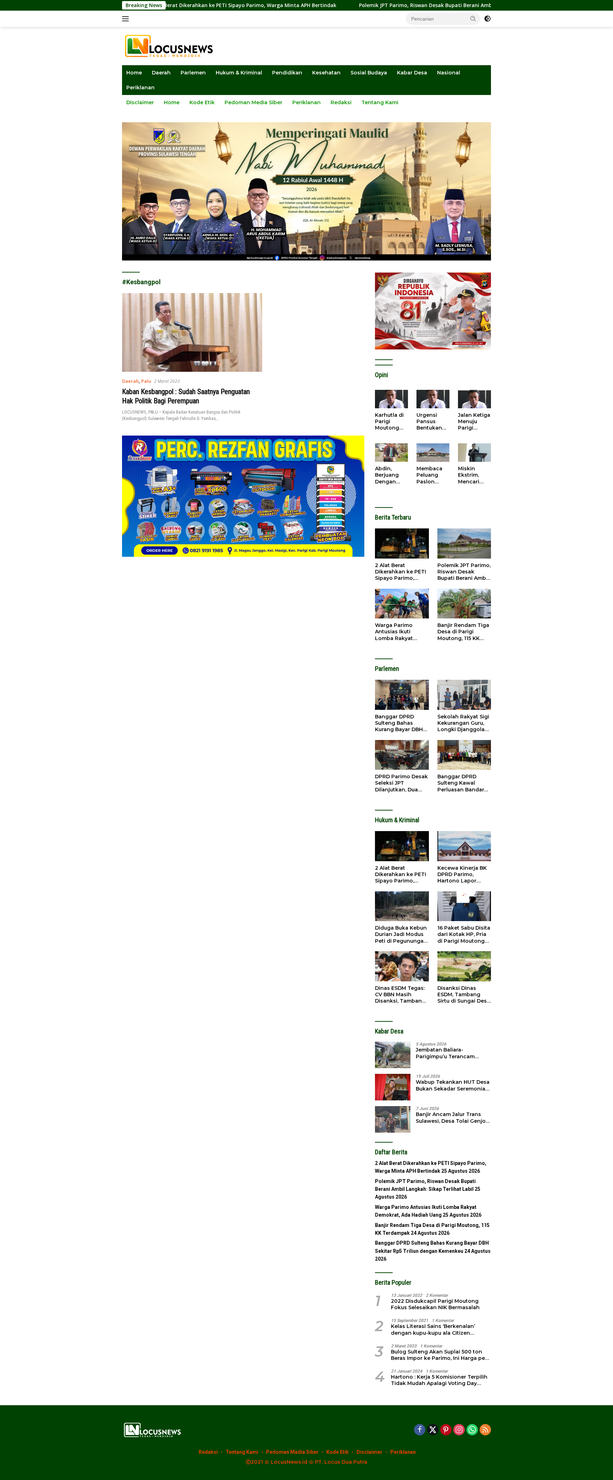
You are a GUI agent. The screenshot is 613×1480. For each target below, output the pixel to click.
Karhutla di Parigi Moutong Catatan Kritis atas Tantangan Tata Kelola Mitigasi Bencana (390, 421)
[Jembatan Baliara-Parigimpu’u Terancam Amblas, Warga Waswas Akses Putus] (392, 1055)
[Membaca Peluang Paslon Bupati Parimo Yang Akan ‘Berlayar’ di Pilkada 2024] (432, 452)
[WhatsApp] (472, 1430)
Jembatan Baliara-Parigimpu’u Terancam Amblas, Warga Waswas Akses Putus (447, 1053)
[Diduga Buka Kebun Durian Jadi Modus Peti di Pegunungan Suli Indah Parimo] (402, 906)
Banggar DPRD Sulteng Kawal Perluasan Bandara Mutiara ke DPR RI (462, 783)
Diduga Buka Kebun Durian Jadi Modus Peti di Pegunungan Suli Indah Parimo (401, 934)
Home (134, 72)
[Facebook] (419, 1430)
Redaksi (341, 102)
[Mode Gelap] (487, 19)
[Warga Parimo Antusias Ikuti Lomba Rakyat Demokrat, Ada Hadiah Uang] (402, 604)
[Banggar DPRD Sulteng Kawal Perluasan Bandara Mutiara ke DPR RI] (464, 755)
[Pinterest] (446, 1430)
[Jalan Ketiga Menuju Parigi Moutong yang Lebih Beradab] (474, 399)
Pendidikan (287, 72)
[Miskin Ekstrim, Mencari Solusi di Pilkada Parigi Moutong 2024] (474, 452)
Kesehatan (326, 72)
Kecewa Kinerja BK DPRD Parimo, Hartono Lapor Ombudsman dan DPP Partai (462, 874)
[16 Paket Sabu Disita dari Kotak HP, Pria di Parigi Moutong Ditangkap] (464, 906)
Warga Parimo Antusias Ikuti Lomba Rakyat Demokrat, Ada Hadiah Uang (394, 631)
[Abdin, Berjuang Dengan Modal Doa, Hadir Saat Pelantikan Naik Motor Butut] (391, 452)
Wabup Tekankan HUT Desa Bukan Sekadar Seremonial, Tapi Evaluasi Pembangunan (453, 1085)
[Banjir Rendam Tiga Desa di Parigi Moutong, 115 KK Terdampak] (464, 604)
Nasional (448, 72)
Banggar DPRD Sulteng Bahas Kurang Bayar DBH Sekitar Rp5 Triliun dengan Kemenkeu (400, 723)
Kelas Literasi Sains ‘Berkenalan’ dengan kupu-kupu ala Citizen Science (433, 1329)
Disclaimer (140, 102)
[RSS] (485, 1430)
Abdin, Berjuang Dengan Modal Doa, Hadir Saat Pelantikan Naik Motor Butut (389, 475)
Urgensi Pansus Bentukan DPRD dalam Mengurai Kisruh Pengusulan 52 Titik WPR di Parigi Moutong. (432, 421)
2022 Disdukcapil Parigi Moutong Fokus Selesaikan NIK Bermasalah (435, 1304)
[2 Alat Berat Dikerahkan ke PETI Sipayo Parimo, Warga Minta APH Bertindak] (402, 543)
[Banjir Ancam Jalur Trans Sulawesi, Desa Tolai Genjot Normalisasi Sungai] (392, 1119)
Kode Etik (202, 102)
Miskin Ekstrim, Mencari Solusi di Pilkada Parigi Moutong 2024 (470, 475)
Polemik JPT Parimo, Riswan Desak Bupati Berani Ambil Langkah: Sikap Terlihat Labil (376, 5)
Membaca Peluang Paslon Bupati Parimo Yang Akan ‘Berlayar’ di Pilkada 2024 (431, 475)
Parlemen (193, 72)
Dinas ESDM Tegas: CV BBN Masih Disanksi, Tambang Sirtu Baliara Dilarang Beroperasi (401, 994)
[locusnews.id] (171, 45)
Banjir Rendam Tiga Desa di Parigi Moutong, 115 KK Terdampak (463, 631)
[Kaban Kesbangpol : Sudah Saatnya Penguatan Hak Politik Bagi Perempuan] (192, 332)
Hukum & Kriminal (239, 72)
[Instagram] (459, 1430)
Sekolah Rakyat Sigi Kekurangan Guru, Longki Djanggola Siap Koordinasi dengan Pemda (463, 723)
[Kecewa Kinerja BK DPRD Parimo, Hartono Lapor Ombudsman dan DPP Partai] (464, 846)
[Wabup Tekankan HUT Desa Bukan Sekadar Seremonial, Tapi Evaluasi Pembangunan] (392, 1087)
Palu (146, 381)
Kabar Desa (412, 72)
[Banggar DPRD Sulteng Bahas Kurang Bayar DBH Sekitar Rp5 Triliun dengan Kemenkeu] (402, 695)
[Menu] (127, 19)
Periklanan (140, 87)
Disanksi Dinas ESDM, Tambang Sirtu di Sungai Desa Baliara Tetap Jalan (463, 994)
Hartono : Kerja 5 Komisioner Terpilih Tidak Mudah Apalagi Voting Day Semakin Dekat (439, 1380)
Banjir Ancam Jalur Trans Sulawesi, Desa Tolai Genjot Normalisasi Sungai (452, 1117)
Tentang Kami (379, 102)
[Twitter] (432, 1430)
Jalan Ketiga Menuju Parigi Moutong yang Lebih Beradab (474, 421)
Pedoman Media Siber (253, 102)
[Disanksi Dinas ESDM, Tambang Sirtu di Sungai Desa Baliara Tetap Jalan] (464, 966)
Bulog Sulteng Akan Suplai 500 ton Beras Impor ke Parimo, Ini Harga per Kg (439, 1355)
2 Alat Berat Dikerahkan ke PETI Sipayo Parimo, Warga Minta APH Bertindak (400, 572)
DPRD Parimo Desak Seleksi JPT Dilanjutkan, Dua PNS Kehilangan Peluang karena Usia (401, 783)
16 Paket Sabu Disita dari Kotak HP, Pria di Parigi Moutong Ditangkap (463, 934)
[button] (473, 18)
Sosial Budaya (368, 72)
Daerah (161, 72)
